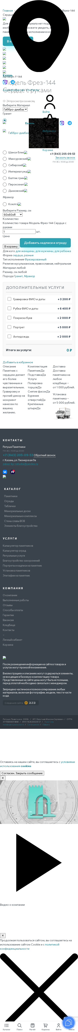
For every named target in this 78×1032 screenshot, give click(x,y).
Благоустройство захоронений (21, 560)
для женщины (25, 251)
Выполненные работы (16, 600)
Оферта (46, 724)
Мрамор (29, 276)
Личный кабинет (12, 639)
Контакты (8, 630)
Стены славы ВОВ (14, 521)
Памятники (10, 496)
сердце (18, 255)
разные (29, 255)
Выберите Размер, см (17, 210)
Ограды (9, 501)
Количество (11, 218)
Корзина (8, 644)
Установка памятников (16, 570)
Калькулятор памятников (18, 545)
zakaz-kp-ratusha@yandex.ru (20, 463)
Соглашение (33, 724)
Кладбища (9, 625)
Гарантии (8, 615)
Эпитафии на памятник (16, 575)
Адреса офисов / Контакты (21, 90)
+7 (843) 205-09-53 (62, 153)
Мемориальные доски (17, 511)
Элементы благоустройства (20, 525)
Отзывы (8, 605)
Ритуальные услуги (14, 555)
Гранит (18, 276)
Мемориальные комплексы (20, 516)
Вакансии (8, 620)
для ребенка (62, 251)
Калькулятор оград (14, 550)
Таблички (10, 506)
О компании (10, 595)
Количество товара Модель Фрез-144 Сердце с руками (34, 225)
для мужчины (44, 251)
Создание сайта (14, 702)
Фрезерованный (35, 259)
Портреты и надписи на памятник (22, 565)
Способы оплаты (13, 610)
